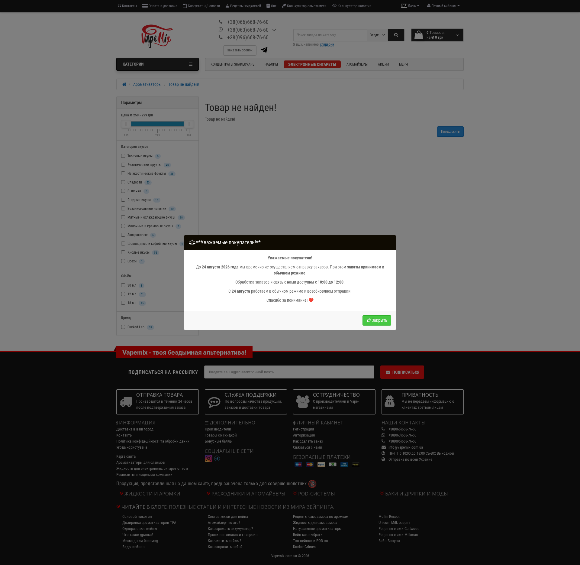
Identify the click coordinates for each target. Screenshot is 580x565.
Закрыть (379, 320)
